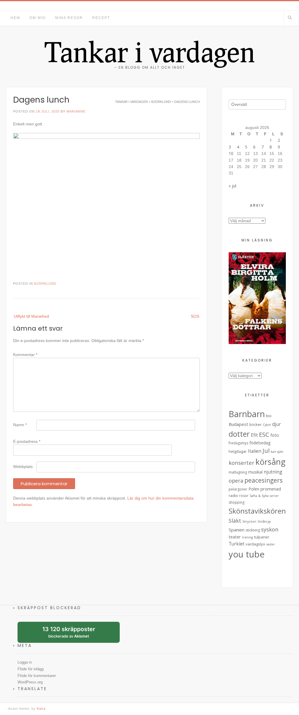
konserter (241, 462)
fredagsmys (238, 443)
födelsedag (259, 442)
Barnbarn (247, 413)
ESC (264, 434)
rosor (243, 495)
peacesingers (263, 480)
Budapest (238, 424)
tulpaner (261, 537)
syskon (270, 529)
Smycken (249, 521)
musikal (255, 472)
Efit (254, 435)
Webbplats (23, 466)
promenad (270, 489)
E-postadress (26, 441)
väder (270, 544)
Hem (15, 18)
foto (274, 435)
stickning (253, 530)
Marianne (76, 111)
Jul (266, 451)
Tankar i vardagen (149, 51)
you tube (247, 554)
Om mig (37, 18)
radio (233, 495)
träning (247, 537)
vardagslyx (255, 544)
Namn (20, 424)
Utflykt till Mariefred (31, 316)
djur (276, 424)
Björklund (45, 283)
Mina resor (69, 18)
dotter (239, 434)
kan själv (277, 452)
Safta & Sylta (259, 496)
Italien (254, 451)
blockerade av (73, 634)
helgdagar (238, 451)
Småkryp (264, 521)
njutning (273, 472)
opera (236, 480)
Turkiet (236, 543)
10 (231, 153)
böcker (255, 424)
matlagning (238, 472)
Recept (101, 18)
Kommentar (25, 354)
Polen (253, 489)
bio (269, 415)
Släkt (235, 520)
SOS (195, 316)
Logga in (25, 662)
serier (274, 496)
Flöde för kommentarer (37, 675)
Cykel (267, 425)
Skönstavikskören (257, 511)
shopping (236, 502)
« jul (232, 186)
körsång (270, 461)
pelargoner (238, 489)
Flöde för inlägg (31, 669)
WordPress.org (30, 682)
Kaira (41, 708)
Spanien (236, 530)
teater (235, 537)
